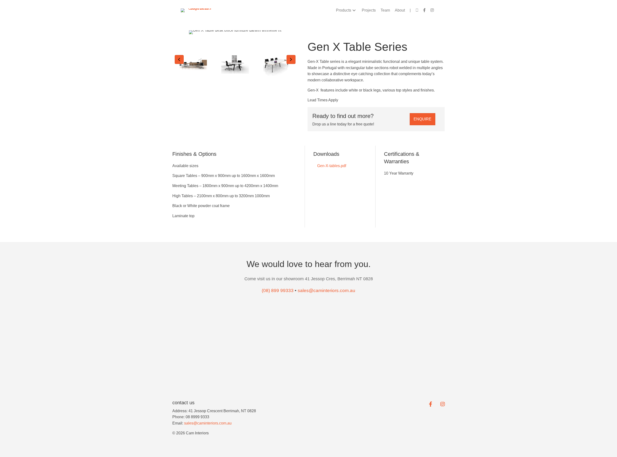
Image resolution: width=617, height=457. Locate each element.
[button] (354, 10)
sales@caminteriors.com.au (208, 423)
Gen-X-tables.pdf (331, 166)
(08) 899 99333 (278, 290)
